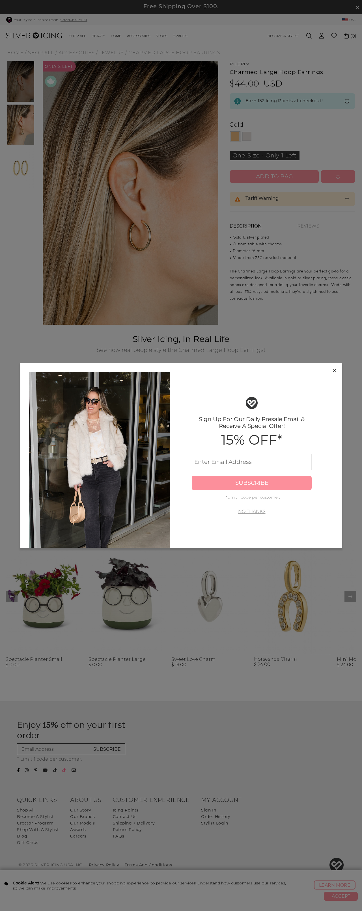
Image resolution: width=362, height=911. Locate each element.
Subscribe (251, 482)
